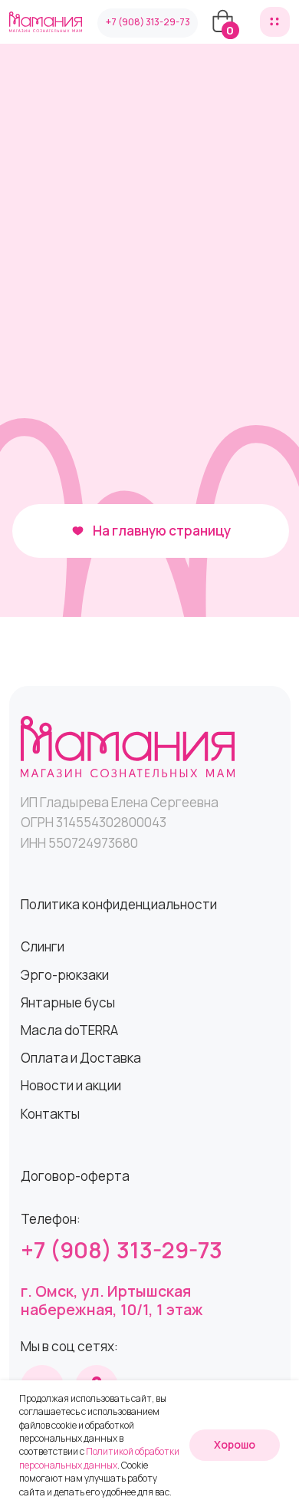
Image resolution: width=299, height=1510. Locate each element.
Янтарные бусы (68, 1002)
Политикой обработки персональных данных (99, 1458)
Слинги (42, 946)
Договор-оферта (75, 1176)
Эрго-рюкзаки (65, 975)
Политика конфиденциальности (119, 904)
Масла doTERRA (69, 1030)
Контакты (50, 1114)
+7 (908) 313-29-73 (121, 1250)
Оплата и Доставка (81, 1058)
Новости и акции (71, 1085)
